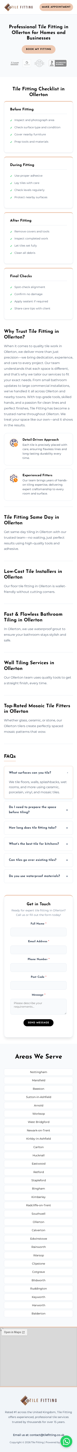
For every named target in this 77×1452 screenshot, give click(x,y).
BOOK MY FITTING (38, 49)
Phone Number (39, 959)
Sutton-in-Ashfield (38, 1097)
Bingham (38, 1188)
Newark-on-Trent (38, 1130)
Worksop (38, 1113)
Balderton (38, 1313)
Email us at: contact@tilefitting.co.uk (38, 1435)
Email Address (38, 941)
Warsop (38, 1255)
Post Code (38, 977)
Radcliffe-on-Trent (38, 1205)
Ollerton (38, 1222)
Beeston (38, 1089)
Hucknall (39, 1155)
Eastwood (38, 1163)
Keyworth (38, 1297)
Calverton (38, 1230)
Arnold (38, 1105)
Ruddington (38, 1288)
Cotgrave (38, 1272)
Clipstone (38, 1263)
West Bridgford (38, 1122)
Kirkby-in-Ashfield (38, 1138)
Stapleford (38, 1180)
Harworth (38, 1305)
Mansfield (38, 1080)
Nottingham (38, 1072)
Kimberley (38, 1197)
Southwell (38, 1213)
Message (38, 994)
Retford (38, 1172)
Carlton (38, 1147)
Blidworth (38, 1280)
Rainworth (38, 1247)
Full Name (38, 923)
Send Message (38, 1023)
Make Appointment (56, 7)
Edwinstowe (38, 1238)
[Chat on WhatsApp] (66, 1441)
